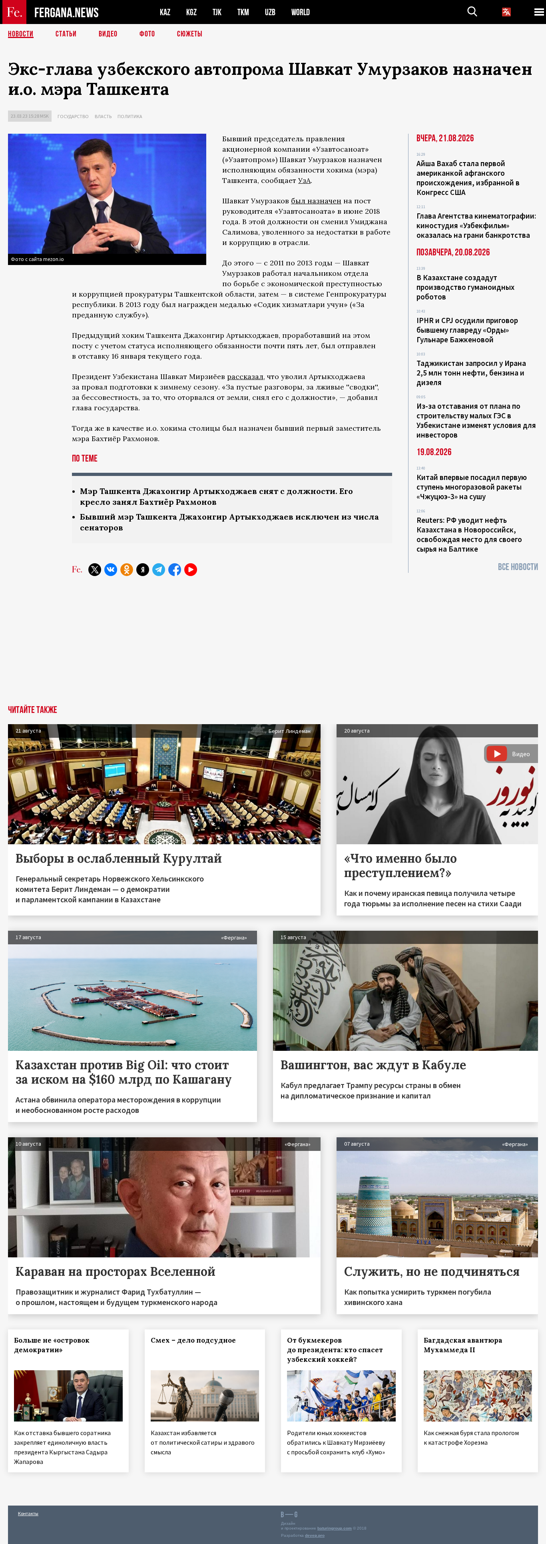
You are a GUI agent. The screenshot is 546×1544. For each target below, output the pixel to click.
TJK (217, 12)
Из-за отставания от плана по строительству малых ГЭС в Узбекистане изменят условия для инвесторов (476, 420)
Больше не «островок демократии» (52, 1345)
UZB (270, 12)
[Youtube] (190, 569)
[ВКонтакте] (110, 569)
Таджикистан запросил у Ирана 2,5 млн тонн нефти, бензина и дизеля (471, 372)
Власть (103, 116)
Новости (21, 34)
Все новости (518, 567)
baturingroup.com (334, 1528)
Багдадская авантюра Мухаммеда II (463, 1345)
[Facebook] (174, 569)
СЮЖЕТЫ (190, 34)
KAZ (165, 12)
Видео (108, 34)
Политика (130, 116)
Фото (147, 34)
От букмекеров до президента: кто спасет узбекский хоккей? (335, 1350)
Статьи (66, 34)
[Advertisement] (273, 645)
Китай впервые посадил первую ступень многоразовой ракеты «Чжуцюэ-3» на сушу (471, 486)
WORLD (300, 12)
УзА (304, 180)
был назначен (316, 200)
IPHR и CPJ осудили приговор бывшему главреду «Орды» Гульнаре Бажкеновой (467, 329)
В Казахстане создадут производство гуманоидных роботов (465, 287)
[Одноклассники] (126, 569)
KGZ (191, 12)
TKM (243, 12)
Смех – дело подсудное (193, 1340)
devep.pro (315, 1535)
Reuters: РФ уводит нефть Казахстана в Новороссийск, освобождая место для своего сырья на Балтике (469, 534)
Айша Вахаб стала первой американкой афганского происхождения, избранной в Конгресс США (468, 178)
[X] (94, 569)
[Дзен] (142, 569)
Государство (73, 116)
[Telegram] (158, 569)
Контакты (28, 1513)
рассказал (245, 376)
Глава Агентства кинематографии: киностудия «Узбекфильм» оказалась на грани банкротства (476, 225)
